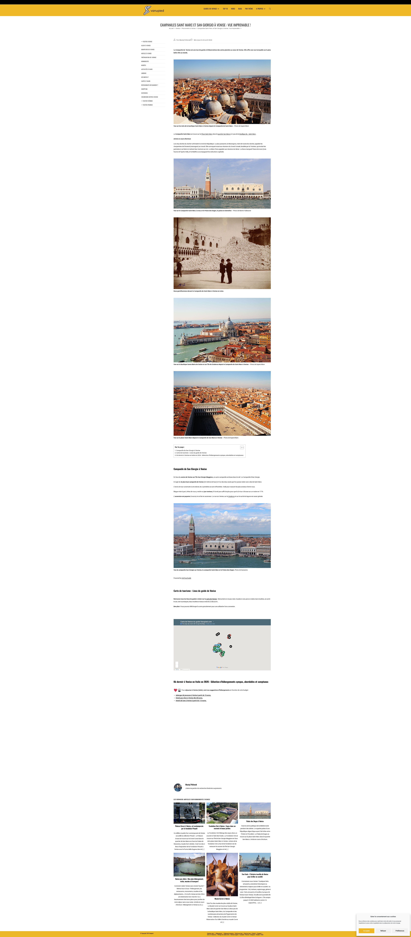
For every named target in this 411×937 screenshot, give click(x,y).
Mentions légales (234, 935)
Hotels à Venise (146, 53)
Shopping (144, 89)
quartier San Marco (224, 134)
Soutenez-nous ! (210, 933)
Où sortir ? (145, 77)
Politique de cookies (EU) (223, 935)
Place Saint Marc (206, 134)
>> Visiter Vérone (147, 101)
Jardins (143, 73)
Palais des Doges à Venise (255, 821)
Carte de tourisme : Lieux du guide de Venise (191, 453)
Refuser (383, 931)
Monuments (145, 61)
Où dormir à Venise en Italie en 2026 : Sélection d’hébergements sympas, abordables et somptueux (209, 455)
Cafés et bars (145, 81)
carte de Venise (211, 599)
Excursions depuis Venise (149, 97)
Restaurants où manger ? (149, 85)
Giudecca (231, 496)
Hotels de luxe (247, 933)
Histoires (144, 93)
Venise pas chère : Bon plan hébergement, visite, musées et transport (189, 880)
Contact (254, 933)
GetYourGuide (186, 578)
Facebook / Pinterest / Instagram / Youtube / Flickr (251, 935)
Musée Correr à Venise (222, 899)
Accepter (366, 931)
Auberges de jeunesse (229, 933)
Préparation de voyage (148, 57)
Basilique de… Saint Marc (247, 134)
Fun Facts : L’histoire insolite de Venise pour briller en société (255, 875)
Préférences (400, 931)
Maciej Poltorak (185, 40)
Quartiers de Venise (147, 49)
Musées (143, 65)
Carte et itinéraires (211, 935)
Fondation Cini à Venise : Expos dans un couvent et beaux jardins (222, 827)
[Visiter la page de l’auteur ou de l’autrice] (178, 787)
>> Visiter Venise (146, 41)
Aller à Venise (146, 45)
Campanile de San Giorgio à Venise (188, 450)
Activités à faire (147, 69)
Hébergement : (219, 933)
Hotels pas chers (239, 933)
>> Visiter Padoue (147, 105)
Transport (259, 933)
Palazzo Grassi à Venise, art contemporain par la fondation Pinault (189, 827)
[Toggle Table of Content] (241, 447)
